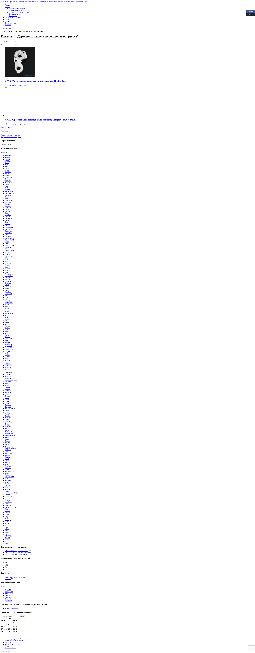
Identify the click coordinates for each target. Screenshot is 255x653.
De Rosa (8, 234)
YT (6, 543)
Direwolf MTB (10, 240)
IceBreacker (9, 303)
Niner (7, 383)
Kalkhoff (8, 322)
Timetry (8, 495)
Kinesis (8, 331)
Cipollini (8, 215)
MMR (7, 369)
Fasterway (8, 254)
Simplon (8, 468)
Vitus (7, 529)
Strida (7, 487)
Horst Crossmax (10, 301)
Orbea (7, 401)
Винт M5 (9, 595)
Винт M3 (9, 592)
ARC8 (7, 161)
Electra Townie (10, 251)
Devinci (8, 236)
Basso (7, 175)
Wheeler (8, 534)
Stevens (8, 480)
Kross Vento (9, 338)
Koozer (8, 335)
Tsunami (8, 512)
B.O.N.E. (8, 173)
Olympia (8, 396)
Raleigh (8, 426)
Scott (7, 462)
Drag (7, 242)
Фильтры (4, 152)
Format (7, 265)
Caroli (7, 204)
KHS (7, 329)
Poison (7, 416)
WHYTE (8, 536)
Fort (6, 267)
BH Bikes (8, 179)
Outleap (8, 405)
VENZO (8, 523)
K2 (6, 321)
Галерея (7, 21)
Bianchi (8, 181)
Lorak (7, 355)
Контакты (8, 25)
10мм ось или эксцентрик (13, 577)
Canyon (8, 202)
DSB (7, 243)
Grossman (8, 283)
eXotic (7, 252)
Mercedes (8, 365)
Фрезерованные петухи (17, 8)
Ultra (7, 516)
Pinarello (8, 412)
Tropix (7, 511)
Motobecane (9, 378)
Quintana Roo (10, 423)
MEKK (8, 364)
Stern (7, 478)
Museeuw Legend (11, 380)
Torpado (8, 500)
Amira (7, 159)
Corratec (8, 220)
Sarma (7, 457)
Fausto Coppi (9, 256)
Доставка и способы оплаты (14, 641)
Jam (6, 315)
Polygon (8, 417)
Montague (8, 376)
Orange (8, 399)
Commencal (9, 218)
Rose (7, 439)
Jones (7, 319)
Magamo (8, 356)
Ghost (7, 277)
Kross (7, 337)
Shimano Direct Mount (12, 608)
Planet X (8, 414)
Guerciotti (8, 286)
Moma (7, 371)
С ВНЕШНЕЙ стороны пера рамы (16, 551)
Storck (7, 486)
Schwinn (8, 460)
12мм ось (8, 579)
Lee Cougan (9, 347)
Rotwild (8, 443)
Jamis (7, 317)
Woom (7, 539)
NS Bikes (8, 390)
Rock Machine (10, 432)
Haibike (8, 292)
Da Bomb (8, 229)
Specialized (9, 471)
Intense (7, 308)
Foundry (8, 270)
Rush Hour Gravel (11, 448)
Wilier (7, 538)
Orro (7, 403)
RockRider (9, 434)
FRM (7, 272)
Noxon (7, 389)
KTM (7, 340)
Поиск (22, 616)
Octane (7, 394)
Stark (7, 473)
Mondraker (9, 373)
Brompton (8, 195)
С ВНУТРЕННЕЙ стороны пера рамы (18, 552)
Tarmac (8, 491)
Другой (8, 601)
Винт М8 (8, 599)
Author (8, 168)
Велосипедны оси (15, 14)
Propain (8, 421)
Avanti (7, 170)
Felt (6, 258)
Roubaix (8, 444)
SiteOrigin (5, 651)
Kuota (7, 342)
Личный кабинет (10, 648)
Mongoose (9, 374)
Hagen (7, 290)
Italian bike (9, 313)
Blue (7, 184)
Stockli (7, 484)
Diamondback (10, 238)
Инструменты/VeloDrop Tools (19, 12)
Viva (7, 530)
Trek (7, 504)
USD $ (249, 14)
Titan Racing (9, 496)
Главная (7, 5)
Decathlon (8, 233)
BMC (7, 186)
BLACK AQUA (10, 182)
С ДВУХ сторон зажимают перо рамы (18, 554)
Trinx (7, 509)
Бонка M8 (9, 590)
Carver (7, 206)
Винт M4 (9, 593)
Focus (7, 261)
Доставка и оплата (11, 23)
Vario (7, 521)
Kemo (7, 326)
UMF (7, 518)
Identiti (7, 304)
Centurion (8, 207)
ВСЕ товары (13, 16)
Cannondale (9, 200)
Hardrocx (8, 294)
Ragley (7, 425)
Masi (7, 362)
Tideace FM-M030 (11, 493)
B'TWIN (8, 172)
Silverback (9, 466)
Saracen (8, 455)
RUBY (7, 446)
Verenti (7, 525)
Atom (7, 166)
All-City (8, 157)
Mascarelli (8, 360)
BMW (7, 188)
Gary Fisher (9, 276)
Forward (8, 268)
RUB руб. (249, 11)
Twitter (7, 514)
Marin (7, 358)
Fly (6, 260)
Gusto (7, 288)
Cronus (7, 224)
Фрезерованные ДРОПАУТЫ (19, 10)
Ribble (7, 428)
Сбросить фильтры (7, 144)
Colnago (8, 216)
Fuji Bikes (9, 274)
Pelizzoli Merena (10, 408)
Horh (7, 297)
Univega (8, 520)
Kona (7, 333)
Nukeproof (9, 392)
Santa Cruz (9, 453)
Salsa (7, 451)
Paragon (8, 407)
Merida (8, 367)
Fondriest (8, 263)
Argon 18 (8, 164)
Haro (7, 295)
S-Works (8, 450)
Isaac (7, 312)
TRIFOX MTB (10, 507)
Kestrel (7, 328)
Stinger (7, 482)
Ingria (7, 306)
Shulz (7, 464)
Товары (7, 7)
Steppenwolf (9, 477)
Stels (7, 475)
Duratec (8, 247)
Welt (7, 532)
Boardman (8, 190)
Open (7, 398)
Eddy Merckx (10, 249)
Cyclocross (9, 227)
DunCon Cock (10, 245)
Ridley (7, 430)
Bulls (7, 197)
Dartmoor (8, 231)
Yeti (6, 541)
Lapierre (8, 346)
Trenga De (9, 505)
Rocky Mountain (11, 435)
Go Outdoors (9, 281)
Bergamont (9, 177)
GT (7, 285)
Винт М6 (8, 597)
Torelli (7, 498)
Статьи (7, 19)
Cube (7, 225)
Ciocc (7, 213)
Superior (8, 489)
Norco (8, 387)
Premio (7, 419)
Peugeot (8, 410)
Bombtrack (9, 191)
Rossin (7, 441)
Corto (7, 222)
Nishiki (7, 385)
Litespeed (8, 351)
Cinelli (7, 211)
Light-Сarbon (9, 349)
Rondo (7, 437)
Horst (7, 299)
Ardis (7, 163)
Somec (7, 469)
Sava (7, 459)
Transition (8, 502)
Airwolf (8, 155)
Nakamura (8, 382)
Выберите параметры (19, 85)
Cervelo (8, 209)
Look (7, 353)
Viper (7, 527)
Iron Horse (9, 310)
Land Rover (9, 344)
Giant (7, 279)
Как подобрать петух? (12, 17)
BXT (7, 199)
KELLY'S (8, 324)
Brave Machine (10, 193)
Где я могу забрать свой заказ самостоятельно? (20, 639)
